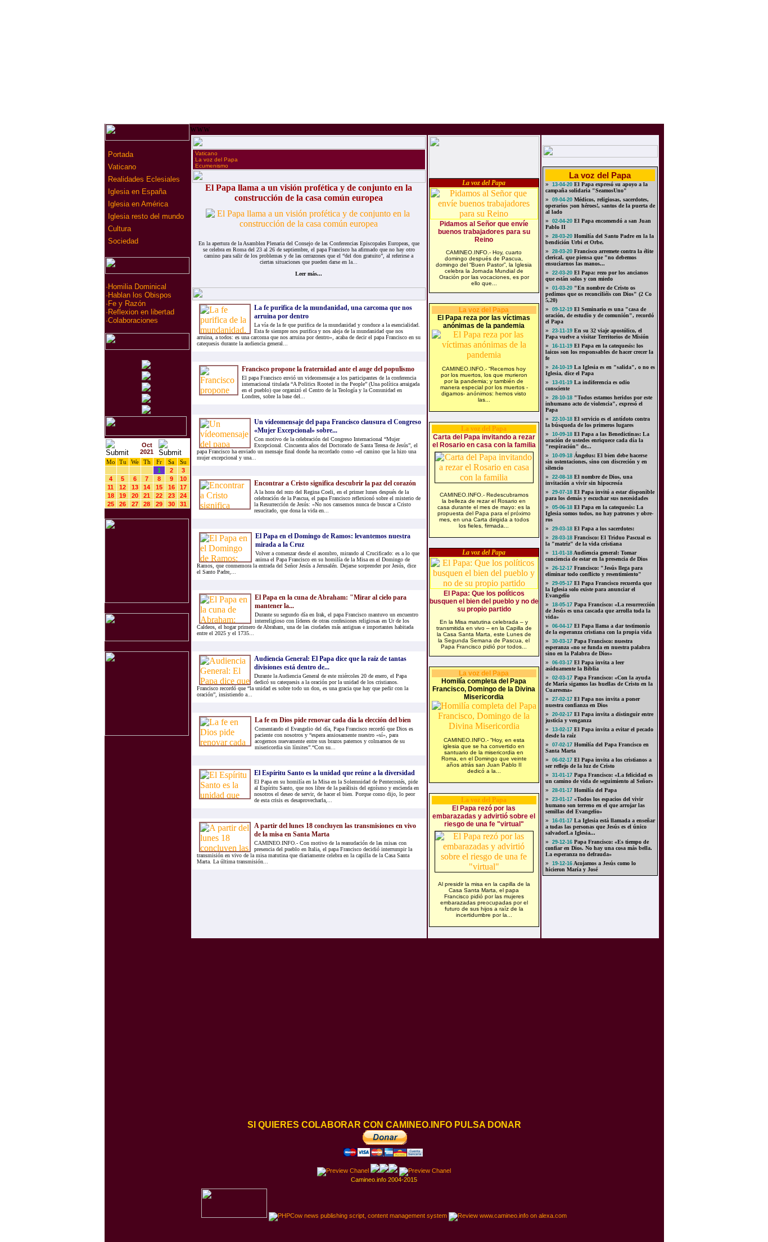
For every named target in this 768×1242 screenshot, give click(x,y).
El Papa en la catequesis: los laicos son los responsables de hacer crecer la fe (599, 352)
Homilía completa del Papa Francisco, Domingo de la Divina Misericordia (483, 689)
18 (110, 495)
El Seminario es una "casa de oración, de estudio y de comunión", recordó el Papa (599, 315)
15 (159, 487)
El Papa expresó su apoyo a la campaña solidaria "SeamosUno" (596, 187)
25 (110, 504)
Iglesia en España (136, 191)
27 (135, 504)
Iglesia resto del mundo (145, 216)
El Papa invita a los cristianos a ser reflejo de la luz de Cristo (598, 763)
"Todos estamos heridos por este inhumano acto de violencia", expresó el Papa (598, 403)
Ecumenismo (211, 166)
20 (135, 495)
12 (122, 487)
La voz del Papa (216, 159)
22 (159, 495)
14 (146, 487)
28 (146, 504)
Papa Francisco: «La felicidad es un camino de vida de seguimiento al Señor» (599, 778)
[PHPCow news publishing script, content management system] (358, 1215)
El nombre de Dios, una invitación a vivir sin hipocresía (589, 480)
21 (146, 495)
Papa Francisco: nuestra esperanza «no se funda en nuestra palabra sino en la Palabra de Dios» (597, 647)
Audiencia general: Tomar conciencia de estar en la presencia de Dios (596, 556)
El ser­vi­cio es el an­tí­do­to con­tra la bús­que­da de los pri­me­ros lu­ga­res (597, 422)
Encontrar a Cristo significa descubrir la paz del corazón (335, 483)
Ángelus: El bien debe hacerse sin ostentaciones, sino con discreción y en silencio (596, 461)
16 (171, 487)
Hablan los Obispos (139, 295)
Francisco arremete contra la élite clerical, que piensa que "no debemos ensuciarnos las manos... (599, 257)
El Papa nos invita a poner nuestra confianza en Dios (592, 702)
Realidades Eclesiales (143, 179)
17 (183, 487)
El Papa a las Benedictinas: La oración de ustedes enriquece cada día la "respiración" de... (597, 440)
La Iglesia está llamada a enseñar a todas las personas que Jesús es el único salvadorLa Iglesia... (600, 826)
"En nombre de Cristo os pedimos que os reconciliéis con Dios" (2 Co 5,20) (598, 294)
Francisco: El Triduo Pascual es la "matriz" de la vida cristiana (598, 540)
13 (135, 487)
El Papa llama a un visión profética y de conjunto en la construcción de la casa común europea (308, 192)
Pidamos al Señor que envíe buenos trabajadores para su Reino (484, 232)
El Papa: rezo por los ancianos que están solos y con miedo (596, 275)
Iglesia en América (137, 204)
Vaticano (121, 167)
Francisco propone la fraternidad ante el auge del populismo (328, 369)
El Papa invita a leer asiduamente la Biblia (584, 665)
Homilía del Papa (594, 790)
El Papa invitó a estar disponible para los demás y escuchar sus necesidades (599, 495)
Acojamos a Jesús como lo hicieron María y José (590, 866)
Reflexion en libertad (141, 312)
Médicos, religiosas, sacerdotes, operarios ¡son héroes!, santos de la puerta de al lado (600, 205)
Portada (119, 154)
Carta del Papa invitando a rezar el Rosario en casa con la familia (484, 441)
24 (183, 495)
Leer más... (308, 274)
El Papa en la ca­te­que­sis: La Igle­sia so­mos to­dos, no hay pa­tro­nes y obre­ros (599, 513)
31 (183, 504)
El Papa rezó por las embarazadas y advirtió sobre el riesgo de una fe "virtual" (483, 816)
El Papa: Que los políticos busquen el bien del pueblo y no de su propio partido (484, 601)
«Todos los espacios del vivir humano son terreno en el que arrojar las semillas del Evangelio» (595, 805)
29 (159, 504)
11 (110, 487)
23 (171, 495)
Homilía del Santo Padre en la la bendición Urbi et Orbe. (599, 239)
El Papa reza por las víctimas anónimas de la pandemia (483, 322)
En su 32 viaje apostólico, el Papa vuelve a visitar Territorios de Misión (597, 333)
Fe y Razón (127, 303)
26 (122, 504)
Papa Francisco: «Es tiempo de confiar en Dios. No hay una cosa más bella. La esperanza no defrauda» (598, 848)
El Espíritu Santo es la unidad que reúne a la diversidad (334, 773)
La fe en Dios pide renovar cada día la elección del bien (333, 720)
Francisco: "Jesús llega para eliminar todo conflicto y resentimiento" (594, 571)
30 (171, 504)
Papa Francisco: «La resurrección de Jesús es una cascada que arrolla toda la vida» (600, 610)
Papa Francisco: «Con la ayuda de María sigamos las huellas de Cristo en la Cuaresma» (599, 683)
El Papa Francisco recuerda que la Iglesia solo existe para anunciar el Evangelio (598, 589)
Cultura (118, 228)
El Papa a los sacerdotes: (603, 528)
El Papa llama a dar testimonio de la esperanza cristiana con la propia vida (598, 629)
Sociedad (122, 241)
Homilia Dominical (137, 286)
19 (122, 495)
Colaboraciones (133, 320)
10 (183, 478)
